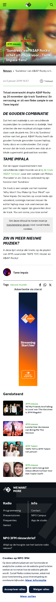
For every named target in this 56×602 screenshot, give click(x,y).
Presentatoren (11, 515)
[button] (5, 5)
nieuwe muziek (18, 285)
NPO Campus (38, 515)
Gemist (7, 525)
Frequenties (10, 520)
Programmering (12, 510)
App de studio (39, 520)
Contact (35, 510)
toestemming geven (18, 225)
